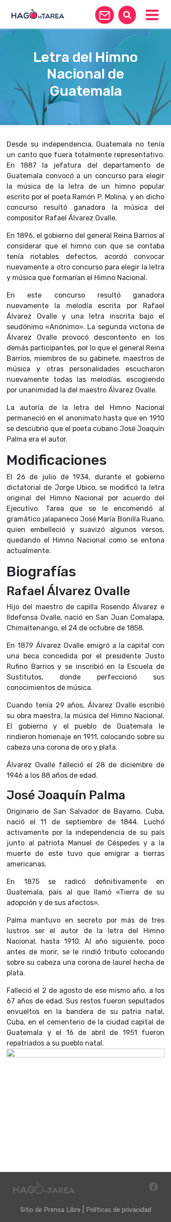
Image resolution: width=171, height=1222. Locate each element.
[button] (104, 15)
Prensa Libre (62, 1210)
